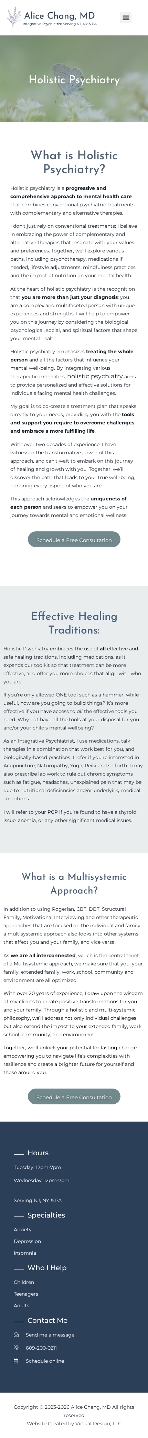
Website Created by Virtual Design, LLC (74, 1423)
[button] (125, 17)
